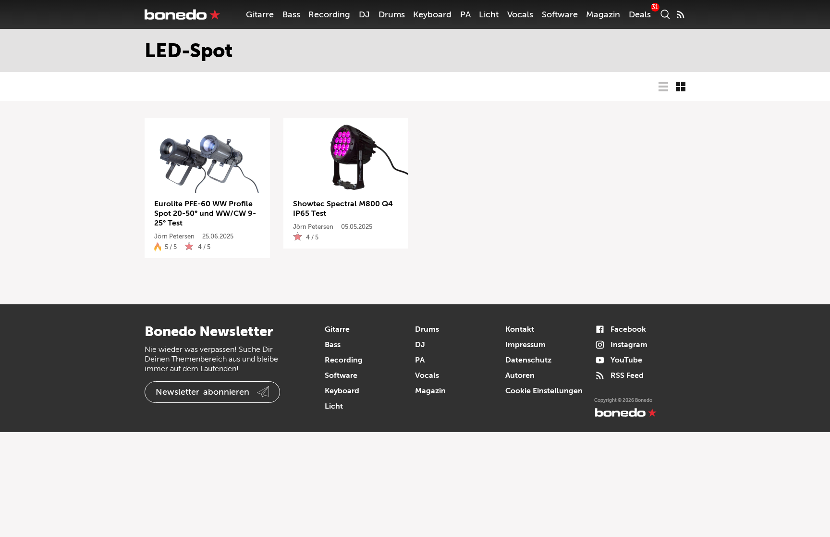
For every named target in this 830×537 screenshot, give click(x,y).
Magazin (603, 14)
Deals (640, 14)
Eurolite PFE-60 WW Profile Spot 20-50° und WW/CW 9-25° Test (205, 213)
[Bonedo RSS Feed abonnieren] (680, 14)
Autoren (520, 375)
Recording (329, 14)
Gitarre (260, 14)
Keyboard (432, 14)
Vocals (520, 14)
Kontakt (519, 329)
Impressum (525, 344)
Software (560, 14)
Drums (391, 14)
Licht (489, 14)
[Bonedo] (182, 14)
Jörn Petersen (174, 236)
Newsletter (202, 392)
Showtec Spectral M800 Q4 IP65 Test (343, 209)
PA (465, 14)
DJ (364, 14)
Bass (291, 14)
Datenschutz (528, 360)
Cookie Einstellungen (544, 391)
